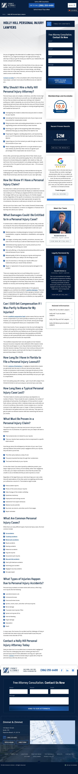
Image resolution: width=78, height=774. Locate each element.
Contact (11, 656)
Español (74, 10)
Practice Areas (36, 754)
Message (50, 65)
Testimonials (49, 754)
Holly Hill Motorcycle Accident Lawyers (59, 324)
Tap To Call (42, 5)
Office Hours (9, 742)
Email (50, 57)
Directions (22, 742)
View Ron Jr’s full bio (60, 294)
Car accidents (10, 533)
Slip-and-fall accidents (12, 559)
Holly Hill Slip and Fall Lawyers (59, 319)
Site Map (27, 756)
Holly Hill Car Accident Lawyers (59, 310)
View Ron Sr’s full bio (60, 241)
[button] (49, 106)
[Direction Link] (52, 732)
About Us (14, 754)
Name (50, 41)
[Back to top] (39, 762)
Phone (50, 49)
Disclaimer (37, 756)
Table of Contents (62, 24)
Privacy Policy (49, 756)
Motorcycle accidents (12, 540)
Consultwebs (74, 765)
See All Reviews (59, 194)
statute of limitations (15, 366)
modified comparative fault (16, 316)
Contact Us (69, 754)
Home (3, 14)
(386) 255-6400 (49, 670)
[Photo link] (60, 212)
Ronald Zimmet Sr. (60, 236)
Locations (24, 754)
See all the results (60, 147)
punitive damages (32, 290)
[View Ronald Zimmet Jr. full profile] (60, 257)
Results (59, 754)
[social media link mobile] (62, 670)
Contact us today (8, 78)
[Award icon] (60, 101)
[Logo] (8, 5)
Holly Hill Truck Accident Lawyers (57, 314)
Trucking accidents (11, 536)
